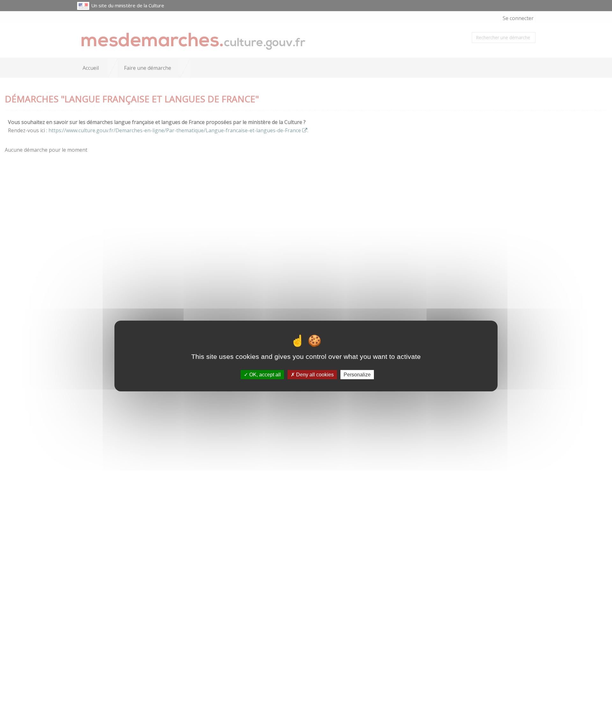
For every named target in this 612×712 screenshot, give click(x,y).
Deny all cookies (314, 374)
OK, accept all (264, 374)
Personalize (357, 374)
